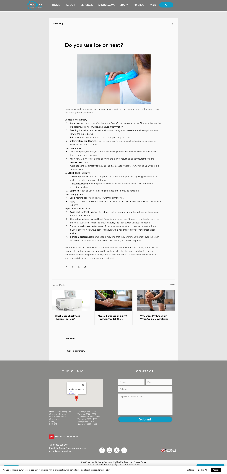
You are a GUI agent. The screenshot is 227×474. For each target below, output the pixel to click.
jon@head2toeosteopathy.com (107, 464)
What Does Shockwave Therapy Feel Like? (67, 317)
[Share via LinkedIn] (79, 267)
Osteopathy (57, 23)
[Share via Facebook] (66, 267)
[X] (117, 450)
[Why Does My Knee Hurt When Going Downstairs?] (156, 300)
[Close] (223, 470)
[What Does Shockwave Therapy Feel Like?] (71, 300)
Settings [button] (190, 469)
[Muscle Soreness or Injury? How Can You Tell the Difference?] (114, 300)
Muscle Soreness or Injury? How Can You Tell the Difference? (112, 317)
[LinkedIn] (124, 450)
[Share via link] (85, 267)
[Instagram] (109, 450)
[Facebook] (102, 450)
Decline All (202, 469)
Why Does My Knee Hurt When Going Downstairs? (154, 317)
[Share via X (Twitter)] (72, 267)
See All (172, 285)
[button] (172, 23)
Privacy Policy (140, 462)
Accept (215, 469)
